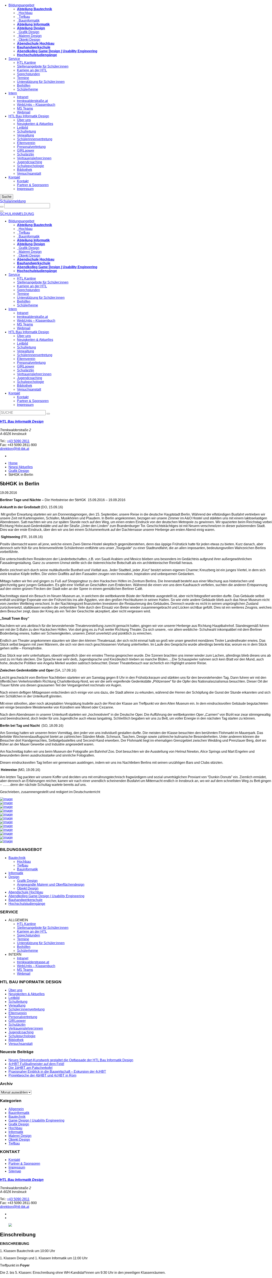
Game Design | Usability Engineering (36, 1120)
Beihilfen (23, 85)
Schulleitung (26, 131)
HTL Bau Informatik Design (28, 116)
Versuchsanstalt (29, 173)
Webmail (23, 112)
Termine (23, 78)
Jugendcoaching (29, 162)
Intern (12, 93)
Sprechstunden (28, 74)
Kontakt (14, 177)
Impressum (25, 189)
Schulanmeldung (13, 201)
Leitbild (22, 127)
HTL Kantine (26, 62)
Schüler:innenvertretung (26, 1009)
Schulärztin (25, 154)
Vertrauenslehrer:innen (34, 158)
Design (13, 877)
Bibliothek (24, 169)
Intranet (22, 97)
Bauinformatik (28, 20)
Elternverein (26, 143)
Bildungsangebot (21, 5)
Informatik (15, 873)
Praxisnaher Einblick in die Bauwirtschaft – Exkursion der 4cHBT (57, 1071)
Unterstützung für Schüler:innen (41, 82)
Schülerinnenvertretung (34, 139)
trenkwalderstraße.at (32, 101)
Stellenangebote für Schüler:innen (42, 66)
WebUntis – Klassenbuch (36, 104)
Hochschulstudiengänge (26, 903)
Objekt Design (28, 39)
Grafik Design (28, 32)
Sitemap (14, 1171)
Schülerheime (27, 89)
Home (13, 463)
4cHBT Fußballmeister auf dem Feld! (36, 1064)
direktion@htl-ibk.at (14, 449)
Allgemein (16, 1109)
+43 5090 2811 (18, 441)
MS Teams (25, 108)
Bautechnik (17, 858)
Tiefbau (23, 16)
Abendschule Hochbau (25, 892)
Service (14, 59)
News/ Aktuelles (20, 467)
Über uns (24, 120)
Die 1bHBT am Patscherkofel (30, 1068)
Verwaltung (25, 135)
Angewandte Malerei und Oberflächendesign (50, 884)
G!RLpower (25, 150)
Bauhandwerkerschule (25, 900)
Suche (6, 196)
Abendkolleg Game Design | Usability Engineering (46, 896)
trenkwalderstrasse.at (33, 962)
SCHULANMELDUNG (17, 214)
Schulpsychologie (30, 166)
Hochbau (25, 13)
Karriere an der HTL (32, 70)
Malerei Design (29, 36)
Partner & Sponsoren (33, 185)
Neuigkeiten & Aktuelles (35, 124)
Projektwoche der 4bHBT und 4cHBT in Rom (42, 1075)
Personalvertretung (31, 147)
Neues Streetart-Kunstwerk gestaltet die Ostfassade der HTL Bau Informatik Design (70, 1060)
